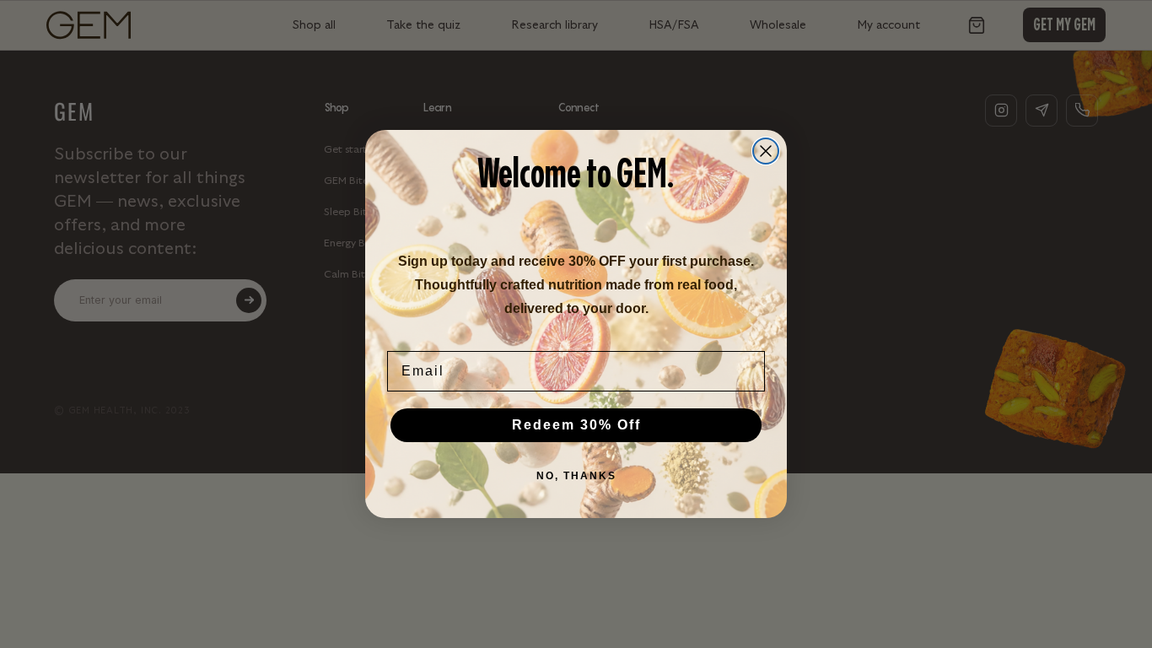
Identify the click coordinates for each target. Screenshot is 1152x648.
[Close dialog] (765, 151)
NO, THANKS (576, 476)
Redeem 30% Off (576, 425)
